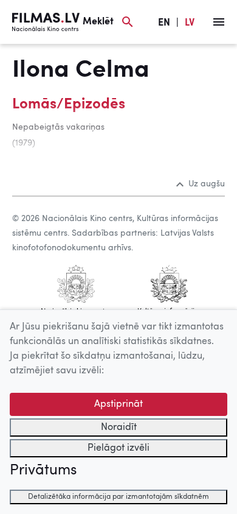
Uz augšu (206, 184)
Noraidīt (119, 427)
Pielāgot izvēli (118, 448)
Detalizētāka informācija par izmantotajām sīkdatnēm (118, 497)
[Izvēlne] (218, 22)
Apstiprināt (118, 404)
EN (164, 23)
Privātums (43, 470)
